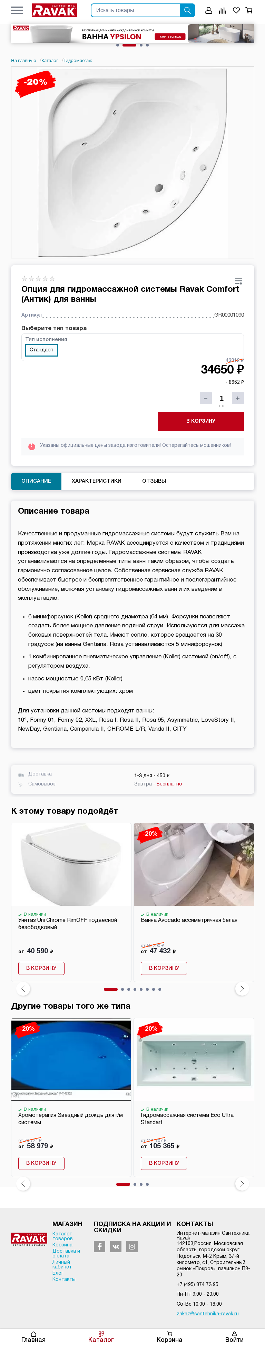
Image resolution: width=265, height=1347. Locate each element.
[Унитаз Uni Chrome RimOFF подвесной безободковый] (71, 864)
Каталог (101, 1340)
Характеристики (96, 481)
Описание (36, 481)
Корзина (170, 1340)
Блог (57, 1273)
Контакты (64, 1279)
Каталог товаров (62, 1236)
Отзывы (154, 481)
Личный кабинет (62, 1264)
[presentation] (23, 989)
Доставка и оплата (66, 1253)
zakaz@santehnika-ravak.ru (208, 1314)
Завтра (158, 784)
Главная (33, 1340)
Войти (234, 1340)
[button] (17, 10)
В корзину (200, 421)
